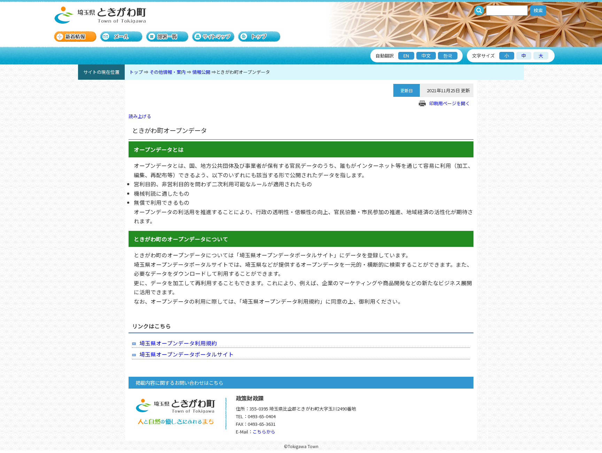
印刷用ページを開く (449, 103)
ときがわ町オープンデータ (243, 72)
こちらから (264, 431)
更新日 (406, 90)
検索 (538, 10)
